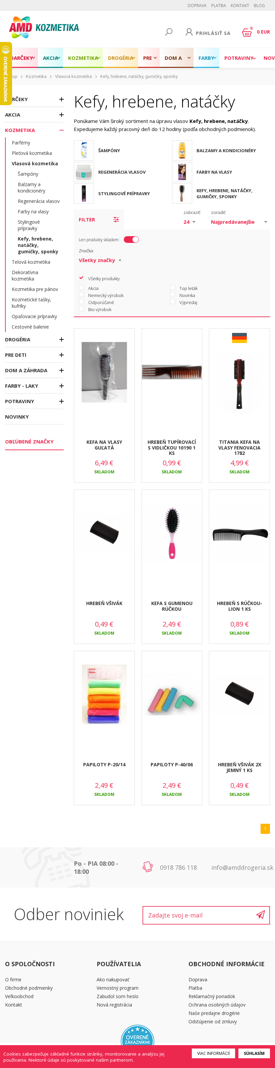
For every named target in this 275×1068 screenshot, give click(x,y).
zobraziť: (192, 212)
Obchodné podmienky (29, 988)
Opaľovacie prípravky (34, 316)
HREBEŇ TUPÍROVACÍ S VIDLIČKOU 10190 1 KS (172, 448)
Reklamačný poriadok (211, 996)
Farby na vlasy (33, 211)
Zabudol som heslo (118, 996)
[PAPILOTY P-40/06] (172, 700)
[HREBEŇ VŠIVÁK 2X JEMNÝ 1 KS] (239, 700)
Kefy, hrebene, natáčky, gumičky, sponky (139, 76)
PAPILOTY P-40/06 (172, 764)
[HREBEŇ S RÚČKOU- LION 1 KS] (239, 539)
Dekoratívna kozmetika (25, 275)
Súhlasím (254, 1053)
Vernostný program (118, 988)
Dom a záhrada (176, 61)
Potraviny (239, 57)
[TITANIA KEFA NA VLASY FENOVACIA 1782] (239, 389)
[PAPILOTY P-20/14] (104, 700)
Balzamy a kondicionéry (31, 187)
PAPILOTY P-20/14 (104, 764)
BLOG (259, 5)
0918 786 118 (178, 867)
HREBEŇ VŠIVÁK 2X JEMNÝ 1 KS (239, 767)
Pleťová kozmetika (32, 153)
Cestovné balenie (30, 327)
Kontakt (240, 5)
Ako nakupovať (113, 979)
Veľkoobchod (19, 996)
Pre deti (149, 61)
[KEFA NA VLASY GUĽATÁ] (104, 378)
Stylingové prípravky (29, 225)
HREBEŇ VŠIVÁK (104, 603)
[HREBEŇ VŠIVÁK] (104, 539)
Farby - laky (206, 61)
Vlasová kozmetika (73, 76)
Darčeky (21, 57)
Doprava (197, 5)
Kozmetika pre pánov (35, 289)
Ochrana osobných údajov (216, 1004)
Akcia (50, 57)
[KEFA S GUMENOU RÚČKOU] (172, 539)
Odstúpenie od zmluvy (212, 1021)
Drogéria (120, 57)
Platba (218, 5)
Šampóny (28, 174)
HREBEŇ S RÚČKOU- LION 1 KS (239, 606)
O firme (13, 979)
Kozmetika (83, 57)
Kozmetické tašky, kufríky (31, 302)
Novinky (17, 416)
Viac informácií (213, 1053)
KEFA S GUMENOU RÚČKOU (171, 606)
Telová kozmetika (31, 262)
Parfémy (21, 142)
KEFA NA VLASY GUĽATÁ (104, 445)
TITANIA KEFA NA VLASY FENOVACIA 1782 (239, 448)
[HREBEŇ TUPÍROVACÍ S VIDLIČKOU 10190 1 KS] (172, 378)
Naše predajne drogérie (214, 1013)
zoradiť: (218, 212)
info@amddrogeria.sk (242, 867)
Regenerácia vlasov (39, 201)
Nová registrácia (114, 1004)
